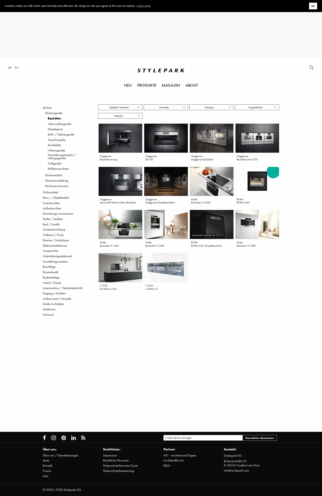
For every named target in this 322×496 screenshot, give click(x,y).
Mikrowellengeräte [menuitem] (59, 124)
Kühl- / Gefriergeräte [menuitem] (61, 134)
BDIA (167, 466)
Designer (210, 107)
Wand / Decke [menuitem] (52, 282)
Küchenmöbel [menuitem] (53, 175)
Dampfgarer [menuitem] (55, 129)
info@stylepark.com (236, 470)
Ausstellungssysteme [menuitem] (55, 261)
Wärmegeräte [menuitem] (56, 150)
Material (119, 115)
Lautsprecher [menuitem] (51, 250)
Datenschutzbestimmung (118, 471)
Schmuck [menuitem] (48, 314)
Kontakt (47, 466)
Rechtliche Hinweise (116, 460)
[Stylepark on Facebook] (44, 438)
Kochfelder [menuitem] (54, 145)
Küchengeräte (53, 113)
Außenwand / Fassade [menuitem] (57, 298)
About (191, 85)
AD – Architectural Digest (180, 455)
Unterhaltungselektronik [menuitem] (57, 256)
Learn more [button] (144, 6)
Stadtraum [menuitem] (49, 309)
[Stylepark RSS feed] (83, 438)
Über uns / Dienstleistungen (60, 455)
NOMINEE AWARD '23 (203, 235)
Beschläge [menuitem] (49, 266)
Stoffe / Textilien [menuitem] (53, 219)
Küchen (47, 107)
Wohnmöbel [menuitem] (50, 192)
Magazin (171, 85)
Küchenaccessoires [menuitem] (57, 186)
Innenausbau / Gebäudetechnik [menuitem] (63, 288)
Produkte (146, 85)
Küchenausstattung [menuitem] (56, 180)
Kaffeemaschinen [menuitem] (58, 168)
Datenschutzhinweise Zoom (120, 466)
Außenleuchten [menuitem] (52, 208)
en (16, 67)
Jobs (45, 476)
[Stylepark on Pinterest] (64, 438)
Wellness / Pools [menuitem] (53, 234)
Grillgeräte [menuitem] (54, 163)
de (10, 67)
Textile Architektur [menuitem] (53, 303)
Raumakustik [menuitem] (50, 272)
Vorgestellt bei (256, 107)
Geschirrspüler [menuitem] (57, 139)
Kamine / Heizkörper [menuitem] (56, 240)
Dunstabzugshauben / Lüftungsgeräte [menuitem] (62, 156)
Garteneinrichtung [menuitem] (54, 229)
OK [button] (313, 6)
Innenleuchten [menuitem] (51, 203)
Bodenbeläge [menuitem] (51, 277)
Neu (128, 85)
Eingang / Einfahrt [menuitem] (54, 293)
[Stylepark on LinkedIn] (73, 438)
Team (46, 460)
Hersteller (164, 107)
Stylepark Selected (118, 107)
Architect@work (173, 460)
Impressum (110, 455)
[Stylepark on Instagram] (54, 438)
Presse (47, 471)
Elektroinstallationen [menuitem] (55, 245)
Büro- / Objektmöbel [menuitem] (56, 197)
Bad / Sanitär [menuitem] (51, 224)
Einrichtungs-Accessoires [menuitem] (58, 213)
